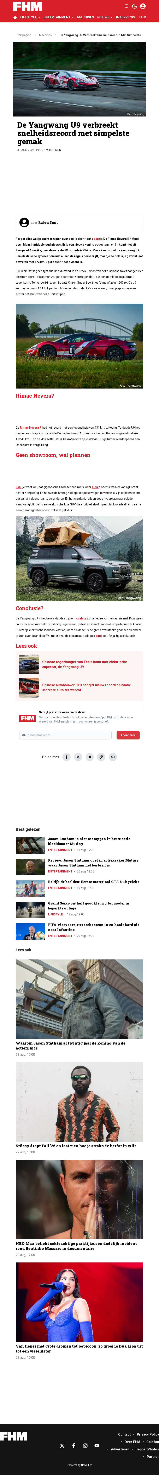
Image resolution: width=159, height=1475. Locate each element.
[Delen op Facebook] (66, 757)
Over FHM (132, 1442)
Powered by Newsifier (79, 1465)
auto (99, 635)
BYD (18, 487)
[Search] (126, 6)
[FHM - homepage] (27, 6)
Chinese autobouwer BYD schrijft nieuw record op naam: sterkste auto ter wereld (86, 687)
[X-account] (62, 1445)
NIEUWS (103, 17)
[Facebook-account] (73, 1445)
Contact (124, 1434)
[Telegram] (90, 757)
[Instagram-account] (85, 1445)
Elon (95, 487)
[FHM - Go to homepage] (13, 1436)
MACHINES (85, 17)
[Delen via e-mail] (113, 757)
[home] (15, 17)
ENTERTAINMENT (57, 17)
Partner (153, 1457)
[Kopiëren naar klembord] (101, 757)
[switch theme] (134, 6)
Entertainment (60, 850)
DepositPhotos (147, 1449)
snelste (81, 618)
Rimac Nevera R (30, 427)
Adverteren (120, 1449)
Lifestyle (55, 914)
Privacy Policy (148, 1434)
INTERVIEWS (126, 17)
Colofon (152, 1442)
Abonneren (128, 735)
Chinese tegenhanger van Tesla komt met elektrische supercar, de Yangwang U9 (84, 664)
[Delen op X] (78, 757)
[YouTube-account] (96, 1445)
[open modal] (143, 6)
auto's (98, 238)
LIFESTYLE (28, 17)
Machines (53, 150)
